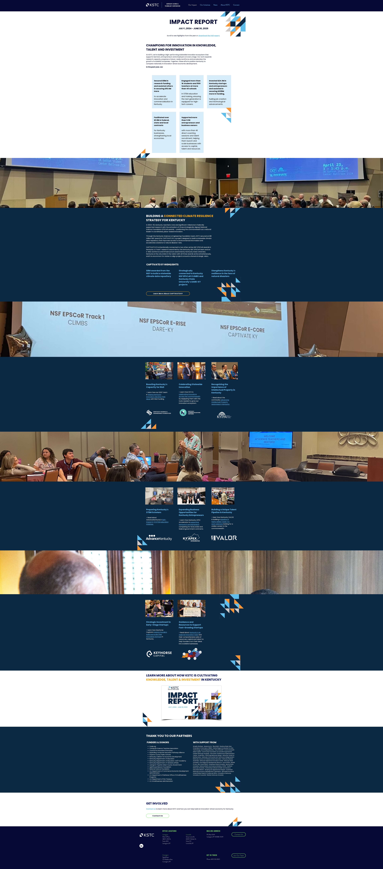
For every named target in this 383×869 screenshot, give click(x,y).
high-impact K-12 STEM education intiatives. (157, 522)
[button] (205, 4)
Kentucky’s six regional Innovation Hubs (189, 633)
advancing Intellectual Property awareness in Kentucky (220, 402)
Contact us (151, 809)
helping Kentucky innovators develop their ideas (155, 396)
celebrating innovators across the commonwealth (189, 395)
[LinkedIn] (141, 846)
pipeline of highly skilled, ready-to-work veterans (220, 521)
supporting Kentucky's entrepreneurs (189, 523)
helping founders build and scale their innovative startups (156, 634)
